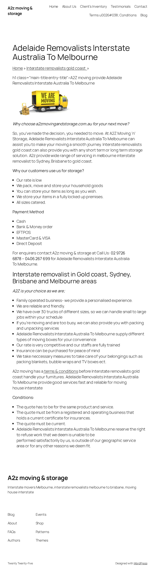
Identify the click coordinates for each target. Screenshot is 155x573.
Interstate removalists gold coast (56, 68)
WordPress (140, 563)
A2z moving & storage (20, 10)
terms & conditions (60, 371)
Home (18, 68)
